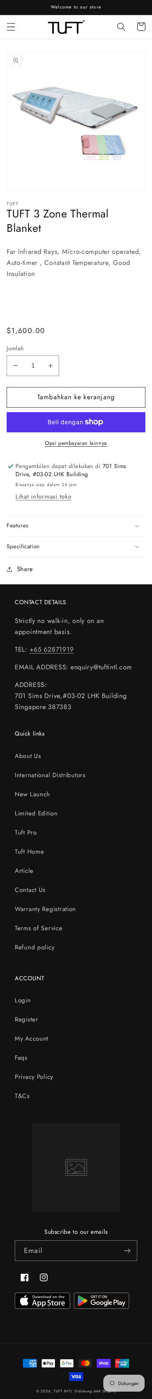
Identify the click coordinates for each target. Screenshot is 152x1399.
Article (24, 870)
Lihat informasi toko (43, 496)
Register (26, 1019)
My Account (31, 1038)
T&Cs (22, 1095)
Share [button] (25, 568)
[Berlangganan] (127, 1250)
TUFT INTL (63, 1391)
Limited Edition (36, 813)
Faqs (21, 1057)
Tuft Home (29, 851)
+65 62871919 (52, 649)
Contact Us (30, 889)
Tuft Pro (26, 832)
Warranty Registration (45, 908)
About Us (28, 755)
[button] (11, 26)
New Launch (32, 794)
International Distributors (50, 775)
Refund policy (34, 947)
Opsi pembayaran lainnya (76, 443)
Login (23, 1000)
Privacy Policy (34, 1076)
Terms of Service (39, 928)
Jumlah (15, 348)
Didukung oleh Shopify (95, 1391)
